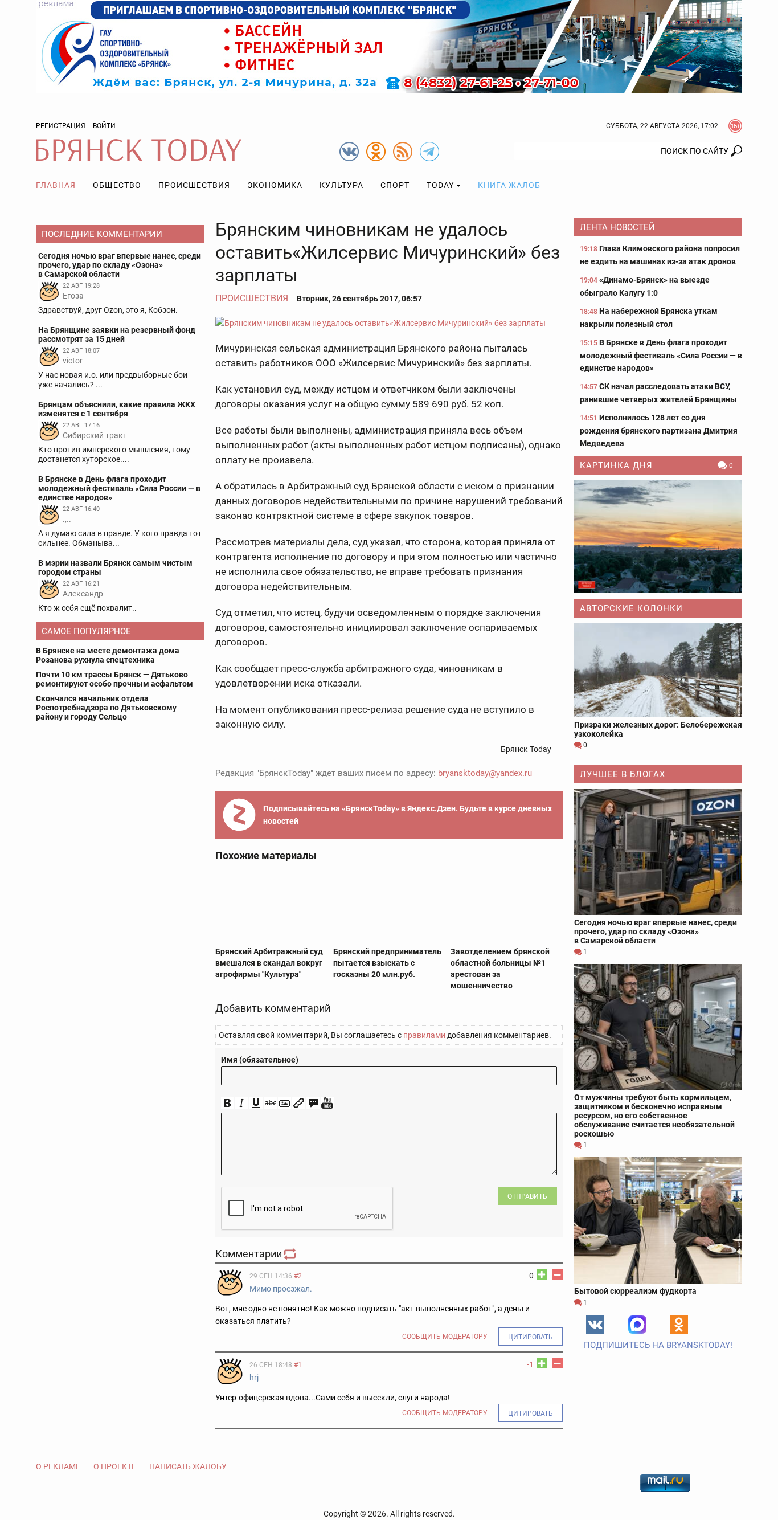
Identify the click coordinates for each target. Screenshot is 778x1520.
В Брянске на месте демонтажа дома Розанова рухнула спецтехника (107, 655)
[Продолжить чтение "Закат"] (658, 536)
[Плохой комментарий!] (557, 1274)
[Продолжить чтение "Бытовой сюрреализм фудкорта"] (658, 1220)
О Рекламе (58, 1466)
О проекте (114, 1466)
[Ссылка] (298, 1103)
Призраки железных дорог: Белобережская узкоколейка (658, 729)
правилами (424, 1035)
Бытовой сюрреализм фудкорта (635, 1291)
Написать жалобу (188, 1466)
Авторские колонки (631, 608)
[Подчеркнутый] (256, 1103)
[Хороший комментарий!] (542, 1274)
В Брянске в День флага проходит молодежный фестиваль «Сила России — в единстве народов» (661, 355)
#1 (298, 1365)
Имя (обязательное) (259, 1059)
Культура (341, 185)
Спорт (395, 185)
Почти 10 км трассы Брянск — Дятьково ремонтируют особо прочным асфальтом (114, 679)
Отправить (527, 1196)
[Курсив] (241, 1103)
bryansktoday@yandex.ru (485, 773)
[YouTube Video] (327, 1103)
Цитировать (530, 1337)
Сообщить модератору (445, 1337)
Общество (117, 185)
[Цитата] (313, 1103)
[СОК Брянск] (389, 45)
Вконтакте (595, 1324)
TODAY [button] (440, 185)
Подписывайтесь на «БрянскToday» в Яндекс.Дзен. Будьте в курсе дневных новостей (407, 815)
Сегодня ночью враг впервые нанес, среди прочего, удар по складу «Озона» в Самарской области (655, 931)
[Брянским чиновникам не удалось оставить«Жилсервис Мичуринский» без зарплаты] (389, 322)
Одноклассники (679, 1324)
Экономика (274, 185)
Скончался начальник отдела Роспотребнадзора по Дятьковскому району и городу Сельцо (106, 707)
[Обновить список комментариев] (291, 1254)
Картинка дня (616, 465)
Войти (104, 126)
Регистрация (60, 126)
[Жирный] (227, 1103)
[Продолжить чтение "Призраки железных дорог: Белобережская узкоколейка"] (658, 670)
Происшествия (194, 185)
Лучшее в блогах (622, 774)
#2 (298, 1276)
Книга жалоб (509, 185)
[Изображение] (284, 1103)
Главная (56, 185)
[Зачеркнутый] (270, 1103)
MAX (637, 1324)
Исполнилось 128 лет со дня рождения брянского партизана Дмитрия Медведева (659, 430)
